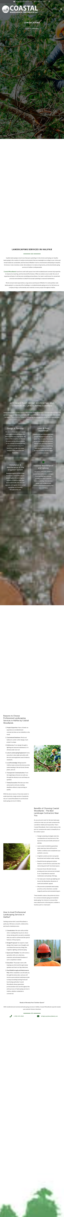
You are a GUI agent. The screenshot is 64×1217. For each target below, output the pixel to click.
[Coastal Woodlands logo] (20, 9)
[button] (61, 9)
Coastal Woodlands (10, 271)
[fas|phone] (12, 1016)
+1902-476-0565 (19, 1016)
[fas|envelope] (39, 1016)
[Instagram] (49, 1)
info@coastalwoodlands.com (49, 1016)
